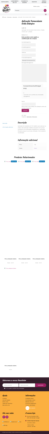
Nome (26, 42)
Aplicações (15, 17)
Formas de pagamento (30, 403)
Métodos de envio (29, 401)
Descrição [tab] (4, 123)
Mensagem (27, 62)
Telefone (24, 52)
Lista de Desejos (6, 400)
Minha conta (36, 6)
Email (26, 47)
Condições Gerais (29, 398)
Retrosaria (9, 17)
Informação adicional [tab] (7, 127)
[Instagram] (7, 417)
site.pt (30, 432)
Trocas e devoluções (30, 405)
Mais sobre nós (6, 405)
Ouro (35, 148)
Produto (27, 57)
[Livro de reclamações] (36, 408)
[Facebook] (3, 417)
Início (5, 17)
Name (23, 101)
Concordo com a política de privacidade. (34, 95)
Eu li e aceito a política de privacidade (14, 388)
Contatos (4, 398)
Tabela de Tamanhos (7, 403)
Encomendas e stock (30, 400)
